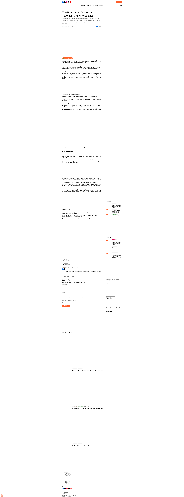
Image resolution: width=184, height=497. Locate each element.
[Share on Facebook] (97, 27)
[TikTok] (69, 2)
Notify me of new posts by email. (68, 302)
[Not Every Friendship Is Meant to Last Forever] (92, 426)
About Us (67, 480)
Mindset (65, 261)
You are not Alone (67, 265)
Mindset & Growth (114, 214)
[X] (65, 2)
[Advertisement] (81, 87)
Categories (66, 472)
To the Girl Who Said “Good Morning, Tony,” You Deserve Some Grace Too (116, 216)
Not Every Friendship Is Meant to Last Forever (83, 445)
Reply (65, 277)
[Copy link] (100, 27)
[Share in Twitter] (99, 27)
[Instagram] (67, 2)
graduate (64, 74)
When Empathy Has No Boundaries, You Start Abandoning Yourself (116, 211)
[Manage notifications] (2, 495)
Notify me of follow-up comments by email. (69, 300)
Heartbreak (68, 473)
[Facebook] (63, 2)
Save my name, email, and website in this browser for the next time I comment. (75, 297)
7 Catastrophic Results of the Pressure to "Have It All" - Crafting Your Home (79, 274)
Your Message (64, 284)
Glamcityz (93, 153)
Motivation (66, 263)
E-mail (63, 295)
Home (63, 8)
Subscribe (68, 483)
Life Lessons (66, 8)
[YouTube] (71, 2)
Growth (65, 259)
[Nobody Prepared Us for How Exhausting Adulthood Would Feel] (92, 388)
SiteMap (67, 484)
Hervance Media (66, 496)
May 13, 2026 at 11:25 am (69, 276)
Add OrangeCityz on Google (68, 58)
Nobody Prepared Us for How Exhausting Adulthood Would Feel (87, 408)
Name (63, 292)
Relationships (114, 239)
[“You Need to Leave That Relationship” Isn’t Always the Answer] (108, 205)
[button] (63, 5)
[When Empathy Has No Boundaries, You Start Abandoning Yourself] (108, 211)
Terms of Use (68, 482)
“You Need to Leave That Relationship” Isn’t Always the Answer (116, 206)
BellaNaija (98, 153)
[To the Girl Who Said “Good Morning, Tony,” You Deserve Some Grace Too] (108, 216)
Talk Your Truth (67, 264)
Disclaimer (66, 492)
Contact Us (68, 481)
